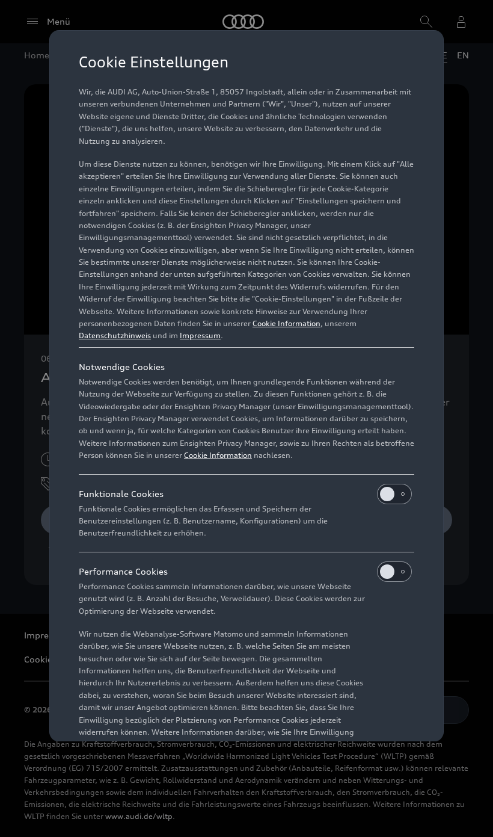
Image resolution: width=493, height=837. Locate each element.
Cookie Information (286, 323)
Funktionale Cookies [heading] (121, 494)
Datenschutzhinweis (115, 335)
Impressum (200, 335)
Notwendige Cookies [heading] (122, 367)
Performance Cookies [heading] (123, 571)
